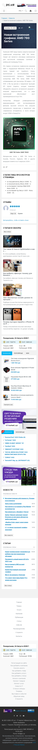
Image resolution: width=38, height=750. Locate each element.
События (19, 625)
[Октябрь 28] (12, 290)
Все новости (9, 535)
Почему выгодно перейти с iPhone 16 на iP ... (18, 323)
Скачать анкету (19, 668)
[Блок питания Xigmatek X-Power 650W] (6, 370)
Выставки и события (19, 694)
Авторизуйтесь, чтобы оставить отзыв (15, 220)
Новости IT (19, 686)
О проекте (19, 632)
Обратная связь (19, 696)
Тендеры (19, 691)
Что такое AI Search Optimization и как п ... (19, 250)
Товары (19, 606)
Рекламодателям (19, 629)
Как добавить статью (19, 676)
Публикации (19, 617)
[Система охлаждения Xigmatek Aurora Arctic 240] (6, 360)
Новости (12, 18)
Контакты (19, 636)
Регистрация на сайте (19, 663)
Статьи (19, 621)
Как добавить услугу (19, 673)
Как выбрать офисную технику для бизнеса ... (17, 274)
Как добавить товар (19, 671)
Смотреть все (8, 404)
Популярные (18, 353)
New (27, 353)
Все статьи (7, 231)
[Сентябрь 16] (12, 314)
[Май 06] (12, 265)
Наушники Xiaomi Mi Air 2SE (21, 377)
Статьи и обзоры (19, 689)
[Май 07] (12, 241)
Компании (19, 613)
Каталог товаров (19, 681)
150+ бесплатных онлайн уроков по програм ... (17, 298)
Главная (4, 18)
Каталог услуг (19, 683)
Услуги (19, 610)
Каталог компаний (19, 678)
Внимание (7, 353)
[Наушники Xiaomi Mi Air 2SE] (6, 379)
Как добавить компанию (19, 665)
